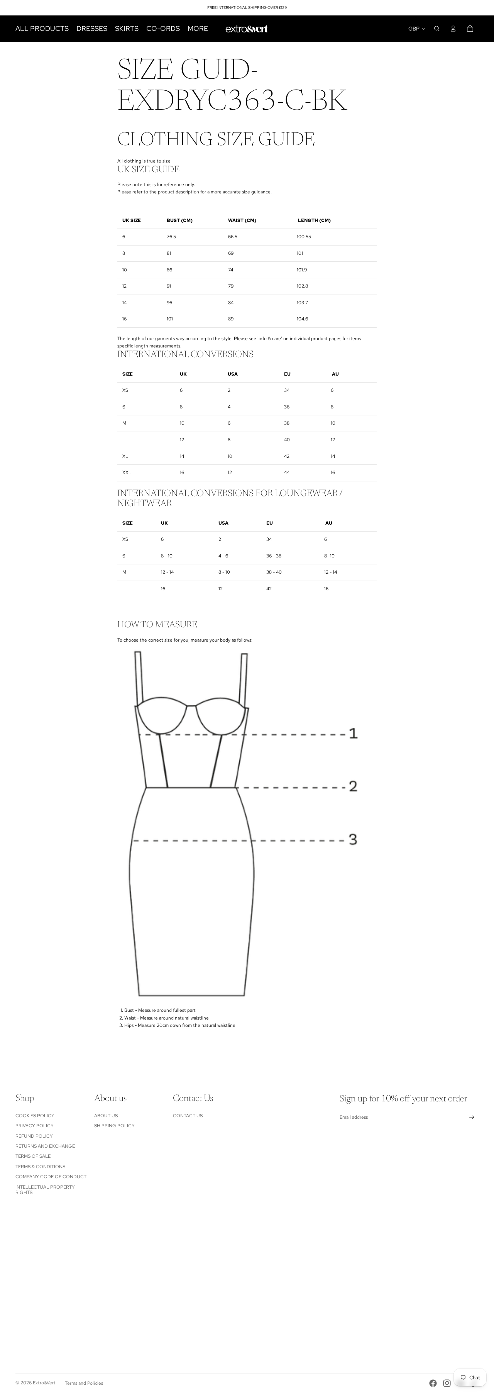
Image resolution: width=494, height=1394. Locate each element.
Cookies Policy (34, 1116)
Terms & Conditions (40, 1167)
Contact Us (188, 1116)
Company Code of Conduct (50, 1177)
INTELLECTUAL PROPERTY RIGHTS (45, 1190)
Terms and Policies (84, 1383)
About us (106, 1116)
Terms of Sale (33, 1156)
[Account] (453, 28)
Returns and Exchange (45, 1146)
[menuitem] (198, 28)
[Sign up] (472, 1117)
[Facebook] (433, 1383)
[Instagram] (447, 1383)
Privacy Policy (34, 1126)
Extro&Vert (44, 1383)
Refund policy (34, 1136)
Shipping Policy (114, 1126)
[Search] (436, 28)
